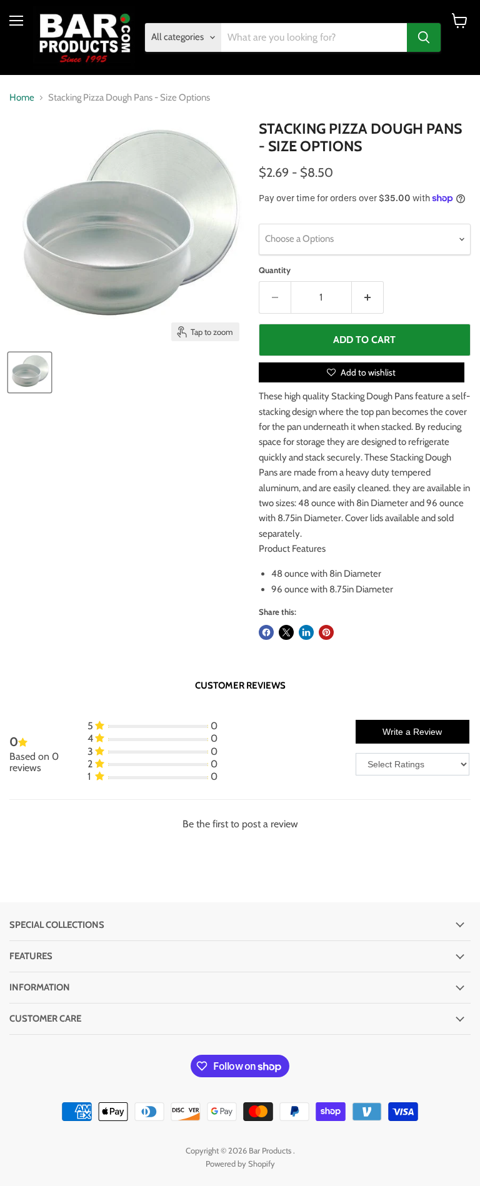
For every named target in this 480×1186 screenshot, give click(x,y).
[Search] (424, 37)
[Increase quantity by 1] (368, 297)
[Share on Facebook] (266, 632)
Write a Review (412, 732)
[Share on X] (286, 632)
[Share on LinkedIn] (306, 632)
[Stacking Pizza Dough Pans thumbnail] (29, 372)
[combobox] (314, 37)
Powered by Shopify (240, 1164)
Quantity (275, 270)
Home (21, 97)
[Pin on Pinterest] (326, 632)
